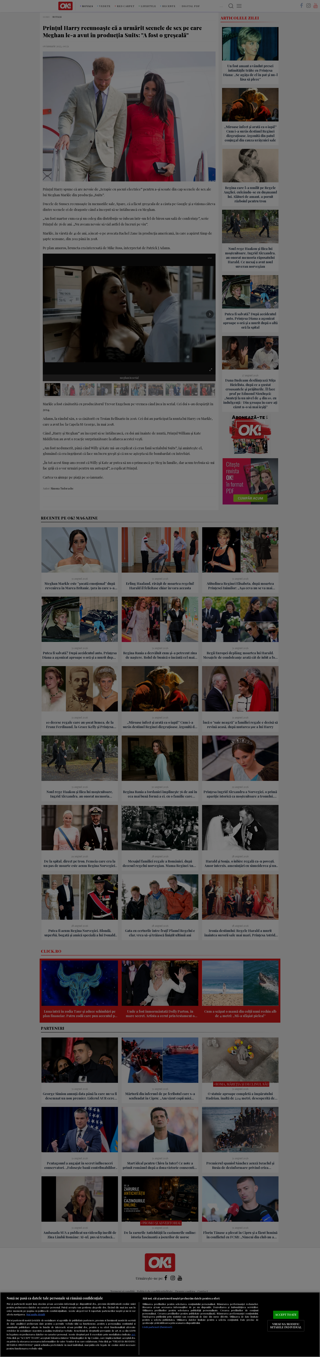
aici (133, 1334)
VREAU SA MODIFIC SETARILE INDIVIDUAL (286, 1325)
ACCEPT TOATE (285, 1314)
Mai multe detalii (35, 1314)
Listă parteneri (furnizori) (157, 1326)
